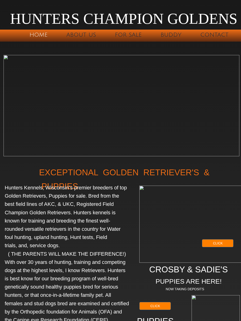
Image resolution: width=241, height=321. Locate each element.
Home (38, 35)
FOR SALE (128, 35)
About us (81, 35)
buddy (171, 35)
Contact (214, 35)
